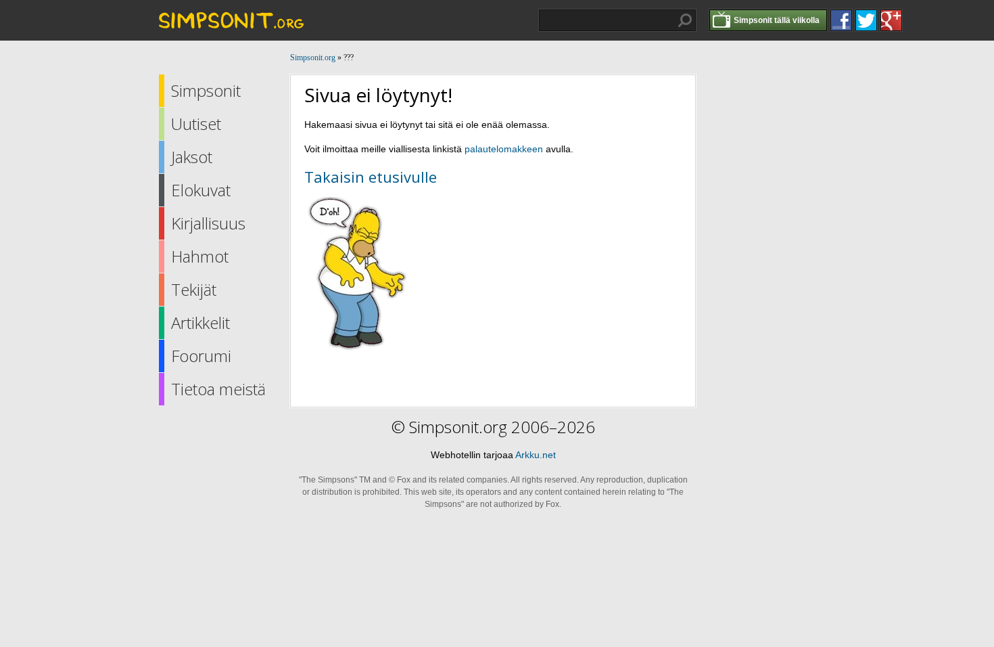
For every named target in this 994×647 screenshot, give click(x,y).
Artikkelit (200, 322)
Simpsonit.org (312, 57)
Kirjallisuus (208, 223)
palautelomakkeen (504, 148)
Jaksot (191, 157)
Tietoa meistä (218, 389)
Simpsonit (206, 90)
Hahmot (200, 256)
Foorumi (201, 355)
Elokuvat (201, 190)
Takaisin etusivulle (370, 176)
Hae (685, 20)
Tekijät (193, 289)
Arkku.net (535, 454)
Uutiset (196, 123)
